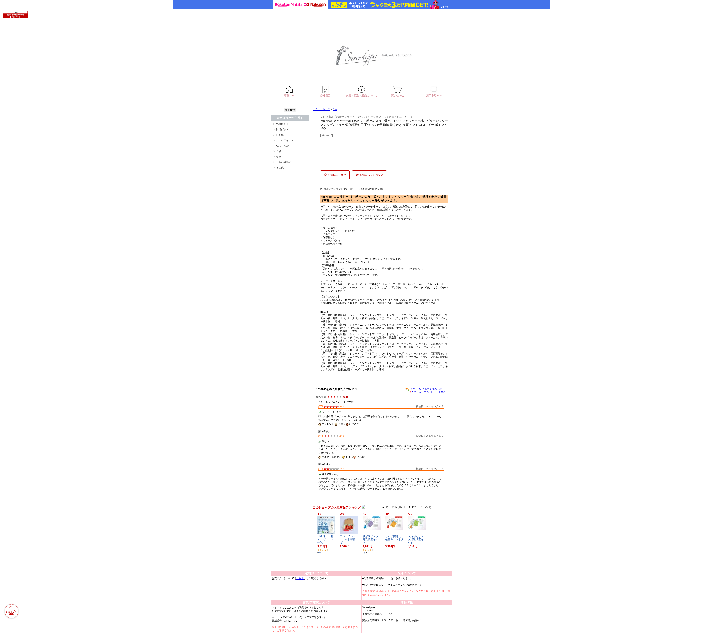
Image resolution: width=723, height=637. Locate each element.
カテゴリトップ (321, 109)
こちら (300, 578)
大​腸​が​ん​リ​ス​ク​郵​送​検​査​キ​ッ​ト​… (416, 539)
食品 (335, 109)
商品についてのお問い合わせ (340, 189)
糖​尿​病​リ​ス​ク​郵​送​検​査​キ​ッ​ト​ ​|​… (370, 539)
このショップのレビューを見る (428, 392)
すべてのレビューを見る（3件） (428, 388)
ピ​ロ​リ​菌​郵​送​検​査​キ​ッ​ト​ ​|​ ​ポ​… (394, 539)
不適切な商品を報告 (373, 189)
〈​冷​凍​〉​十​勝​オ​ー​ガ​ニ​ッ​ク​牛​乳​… (325, 539)
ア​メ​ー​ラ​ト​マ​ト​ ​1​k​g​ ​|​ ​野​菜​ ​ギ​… (348, 539)
